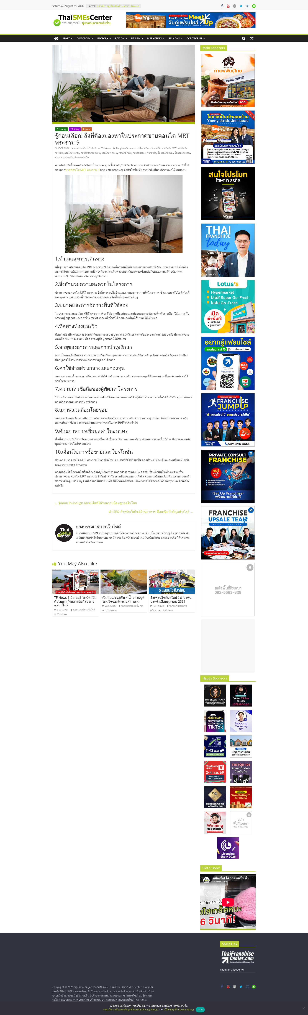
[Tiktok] (234, 6)
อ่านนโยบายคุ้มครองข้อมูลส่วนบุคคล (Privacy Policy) (130, 1009)
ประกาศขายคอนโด (64, 157)
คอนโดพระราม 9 (109, 152)
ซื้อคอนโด (151, 152)
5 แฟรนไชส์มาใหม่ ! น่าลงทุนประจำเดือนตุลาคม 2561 (170, 599)
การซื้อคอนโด (142, 148)
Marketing (154, 38)
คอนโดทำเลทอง (71, 152)
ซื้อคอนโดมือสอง (182, 152)
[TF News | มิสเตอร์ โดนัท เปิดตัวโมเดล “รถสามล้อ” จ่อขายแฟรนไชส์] (75, 572)
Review (119, 38)
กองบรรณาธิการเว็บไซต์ (84, 148)
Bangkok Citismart (125, 148)
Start (66, 38)
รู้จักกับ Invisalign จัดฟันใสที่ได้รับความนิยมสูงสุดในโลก (95, 503)
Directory (83, 38)
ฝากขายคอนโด (82, 157)
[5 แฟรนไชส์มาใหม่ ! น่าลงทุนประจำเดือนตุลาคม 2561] (172, 572)
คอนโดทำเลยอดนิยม (90, 152)
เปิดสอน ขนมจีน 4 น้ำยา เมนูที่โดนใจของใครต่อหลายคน (123, 599)
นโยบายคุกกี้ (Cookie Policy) (179, 1009)
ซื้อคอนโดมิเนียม (165, 152)
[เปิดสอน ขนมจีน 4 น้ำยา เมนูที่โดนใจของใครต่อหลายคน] (124, 572)
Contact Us (194, 38)
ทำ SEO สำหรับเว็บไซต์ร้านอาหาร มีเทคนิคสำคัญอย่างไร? (151, 511)
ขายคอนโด (155, 148)
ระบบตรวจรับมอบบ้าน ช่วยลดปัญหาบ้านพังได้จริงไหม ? (117, 4)
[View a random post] (252, 38)
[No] (303, 1008)
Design (135, 38)
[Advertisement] (228, 646)
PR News (174, 38)
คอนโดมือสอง (139, 152)
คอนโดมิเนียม (125, 152)
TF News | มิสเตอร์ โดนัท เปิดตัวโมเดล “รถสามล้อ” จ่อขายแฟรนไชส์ (75, 601)
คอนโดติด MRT (169, 148)
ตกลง (200, 1009)
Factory (102, 38)
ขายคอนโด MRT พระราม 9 (82, 170)
